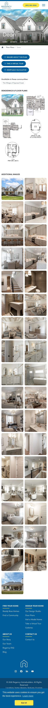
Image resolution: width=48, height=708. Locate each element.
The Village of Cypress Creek (13, 83)
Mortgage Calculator (16, 70)
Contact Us (29, 639)
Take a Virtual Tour (15, 63)
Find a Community (10, 615)
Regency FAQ (8, 647)
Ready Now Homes (11, 611)
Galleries (29, 627)
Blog (5, 651)
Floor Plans (30, 615)
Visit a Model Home (33, 619)
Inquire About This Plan (17, 57)
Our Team (7, 643)
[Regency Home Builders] (6, 5)
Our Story (7, 639)
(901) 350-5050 (31, 5)
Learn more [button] (28, 696)
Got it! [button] (24, 703)
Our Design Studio (33, 611)
